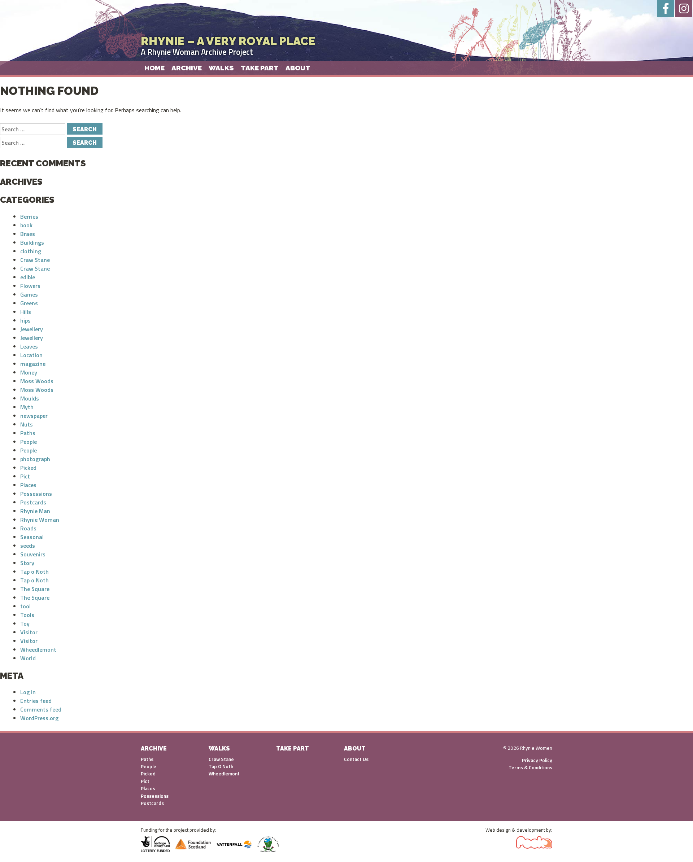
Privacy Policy (537, 760)
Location (31, 355)
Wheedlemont (38, 649)
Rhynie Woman (39, 519)
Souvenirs (32, 554)
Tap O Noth (221, 766)
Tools (27, 615)
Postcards (33, 502)
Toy (25, 623)
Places (28, 485)
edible (27, 277)
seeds (27, 545)
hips (25, 320)
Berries (29, 216)
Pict (25, 476)
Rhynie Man (35, 511)
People (28, 441)
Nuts (26, 424)
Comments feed (40, 709)
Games (29, 294)
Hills (25, 311)
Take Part (260, 68)
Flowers (30, 285)
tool (25, 606)
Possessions (36, 493)
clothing (30, 251)
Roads (28, 528)
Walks (221, 68)
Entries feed (36, 700)
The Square (34, 589)
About (298, 68)
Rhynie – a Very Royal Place (228, 41)
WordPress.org (39, 718)
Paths (27, 433)
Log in (28, 692)
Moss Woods (36, 381)
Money (28, 372)
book (26, 225)
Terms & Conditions (530, 767)
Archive (186, 68)
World (28, 658)
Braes (27, 233)
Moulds (29, 398)
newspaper (34, 415)
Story (27, 563)
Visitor (29, 632)
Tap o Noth (34, 571)
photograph (35, 459)
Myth (27, 407)
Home (154, 68)
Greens (29, 303)
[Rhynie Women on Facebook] (665, 8)
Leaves (29, 346)
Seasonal (32, 537)
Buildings (32, 242)
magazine (32, 363)
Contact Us (356, 759)
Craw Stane (35, 259)
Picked (28, 467)
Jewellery (31, 329)
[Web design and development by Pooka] (534, 840)
